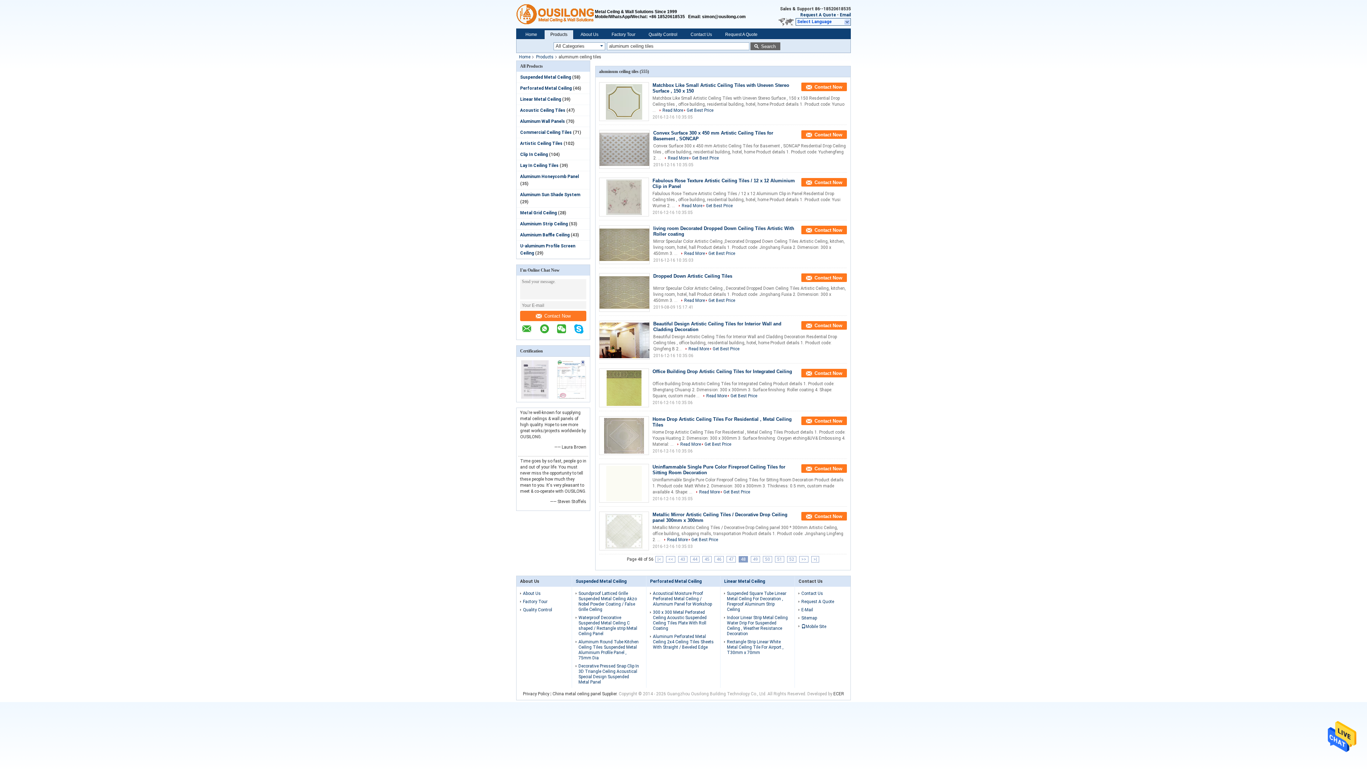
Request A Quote (818, 14)
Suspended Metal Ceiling (545, 77)
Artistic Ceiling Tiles (541, 143)
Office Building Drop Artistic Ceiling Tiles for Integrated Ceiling (722, 371)
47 (731, 559)
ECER (838, 693)
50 (767, 559)
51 (779, 559)
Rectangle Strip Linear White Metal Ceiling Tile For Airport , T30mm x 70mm (755, 647)
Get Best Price (700, 110)
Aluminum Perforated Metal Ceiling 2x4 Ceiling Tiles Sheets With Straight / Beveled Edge (683, 642)
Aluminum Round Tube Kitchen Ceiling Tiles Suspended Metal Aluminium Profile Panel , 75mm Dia (608, 649)
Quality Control (663, 34)
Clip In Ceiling (534, 154)
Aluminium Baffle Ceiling (545, 234)
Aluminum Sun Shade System (550, 194)
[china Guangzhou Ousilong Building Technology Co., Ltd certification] (535, 397)
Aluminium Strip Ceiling (544, 223)
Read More (672, 110)
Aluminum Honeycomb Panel (549, 176)
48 (743, 559)
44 (694, 559)
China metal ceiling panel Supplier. (585, 693)
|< (659, 559)
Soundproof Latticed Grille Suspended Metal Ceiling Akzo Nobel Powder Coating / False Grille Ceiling (607, 601)
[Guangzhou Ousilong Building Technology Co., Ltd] (555, 14)
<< (670, 559)
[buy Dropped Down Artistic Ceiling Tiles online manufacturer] (624, 292)
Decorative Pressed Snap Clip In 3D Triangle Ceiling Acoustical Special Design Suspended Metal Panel (608, 674)
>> (803, 559)
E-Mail (807, 609)
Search (768, 46)
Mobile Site (816, 626)
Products (558, 34)
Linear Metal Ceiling (540, 99)
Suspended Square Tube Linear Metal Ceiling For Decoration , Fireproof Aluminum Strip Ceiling (756, 601)
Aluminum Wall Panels (542, 121)
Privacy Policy (536, 693)
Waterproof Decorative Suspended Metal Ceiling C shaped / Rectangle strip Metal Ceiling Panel (607, 625)
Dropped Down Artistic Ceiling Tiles (692, 276)
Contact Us (701, 34)
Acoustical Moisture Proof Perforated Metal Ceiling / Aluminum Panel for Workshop (682, 599)
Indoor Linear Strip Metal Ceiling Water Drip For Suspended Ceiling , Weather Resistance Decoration (757, 625)
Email (845, 14)
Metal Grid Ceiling (538, 212)
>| (815, 559)
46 (719, 559)
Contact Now (557, 316)
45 (707, 559)
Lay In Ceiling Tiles (539, 165)
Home (531, 34)
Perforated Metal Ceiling (546, 88)
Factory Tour (623, 34)
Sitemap (809, 618)
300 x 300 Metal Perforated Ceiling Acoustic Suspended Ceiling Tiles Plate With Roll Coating (680, 620)
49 (755, 559)
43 (682, 559)
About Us (589, 34)
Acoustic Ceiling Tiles (542, 110)
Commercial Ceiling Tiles (546, 132)
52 (791, 559)
